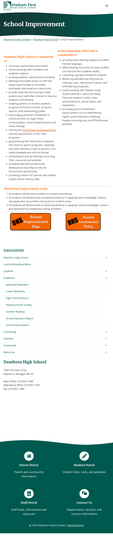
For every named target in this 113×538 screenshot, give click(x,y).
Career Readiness (15, 291)
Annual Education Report (19, 318)
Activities (8, 338)
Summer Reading (15, 311)
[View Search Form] (106, 6)
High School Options (17, 298)
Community (10, 345)
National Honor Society (19, 305)
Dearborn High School (16, 257)
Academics (9, 278)
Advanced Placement (17, 284)
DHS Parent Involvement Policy (39, 130)
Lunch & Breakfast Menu (17, 264)
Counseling (10, 331)
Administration (76, 525)
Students (8, 271)
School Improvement (17, 325)
